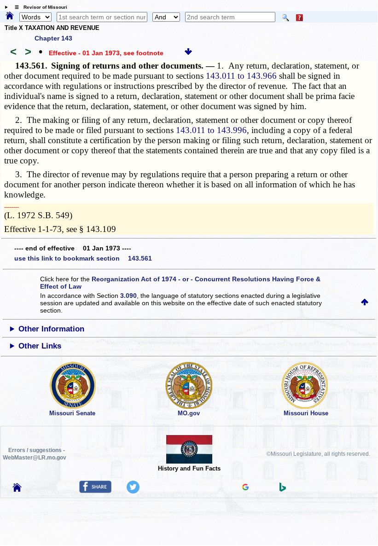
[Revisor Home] (17, 489)
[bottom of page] (188, 53)
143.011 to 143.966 (241, 76)
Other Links (39, 346)
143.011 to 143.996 (211, 130)
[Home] (10, 16)
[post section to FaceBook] (95, 490)
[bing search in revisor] (282, 489)
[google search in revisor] (245, 488)
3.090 (128, 295)
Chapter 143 (53, 38)
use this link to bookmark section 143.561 (83, 258)
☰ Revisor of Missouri (38, 7)
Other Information (51, 329)
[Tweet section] (133, 491)
